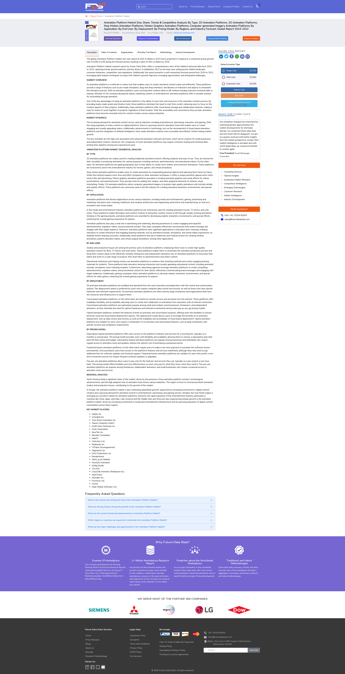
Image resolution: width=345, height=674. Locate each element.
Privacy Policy (136, 648)
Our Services (135, 656)
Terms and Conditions (140, 643)
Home (88, 635)
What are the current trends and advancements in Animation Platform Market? (124, 513)
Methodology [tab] (166, 52)
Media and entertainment (184, 33)
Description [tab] (92, 52)
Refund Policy (166, 646)
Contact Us (247, 6)
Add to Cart (239, 89)
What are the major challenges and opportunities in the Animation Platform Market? (126, 527)
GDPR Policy (136, 652)
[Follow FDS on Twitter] (98, 667)
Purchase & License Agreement (174, 654)
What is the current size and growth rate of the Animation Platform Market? (123, 500)
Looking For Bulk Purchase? (239, 103)
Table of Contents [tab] (109, 52)
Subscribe (253, 650)
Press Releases (198, 6)
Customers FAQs (137, 635)
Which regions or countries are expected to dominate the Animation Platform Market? (127, 520)
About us (89, 648)
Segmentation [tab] (127, 52)
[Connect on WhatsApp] (237, 56)
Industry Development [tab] (185, 52)
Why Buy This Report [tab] (146, 52)
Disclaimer (134, 639)
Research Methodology (96, 656)
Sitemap (89, 652)
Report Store (214, 6)
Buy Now (239, 95)
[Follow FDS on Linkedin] (87, 667)
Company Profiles (231, 6)
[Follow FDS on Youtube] (103, 667)
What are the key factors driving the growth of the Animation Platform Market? (124, 506)
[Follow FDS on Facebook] (92, 667)
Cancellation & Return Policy (173, 650)
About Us (183, 6)
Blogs (88, 643)
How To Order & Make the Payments (177, 642)
